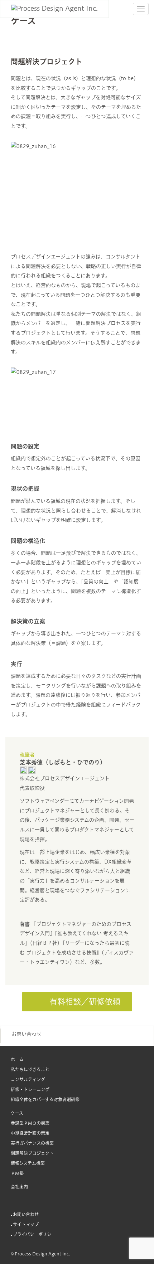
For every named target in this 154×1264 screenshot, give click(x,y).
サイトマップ (26, 1224)
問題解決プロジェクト (32, 1153)
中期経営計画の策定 (30, 1133)
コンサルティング (28, 1079)
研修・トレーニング (30, 1089)
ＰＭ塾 (17, 1173)
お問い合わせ (26, 1033)
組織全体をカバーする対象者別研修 (45, 1099)
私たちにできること (30, 1069)
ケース (17, 1113)
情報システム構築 (28, 1163)
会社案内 (19, 1187)
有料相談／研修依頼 (83, 1001)
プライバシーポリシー (34, 1234)
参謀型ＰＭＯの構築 (30, 1123)
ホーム (17, 1059)
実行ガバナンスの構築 (32, 1143)
